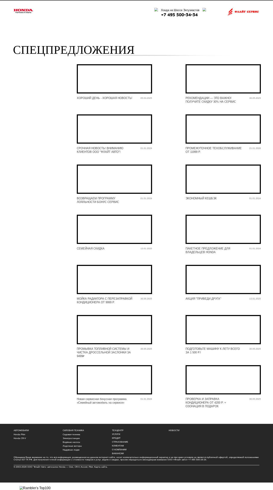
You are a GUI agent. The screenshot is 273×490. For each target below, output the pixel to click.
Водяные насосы (71, 442)
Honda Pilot (19, 434)
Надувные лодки (71, 450)
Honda (62, 467)
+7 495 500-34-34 (179, 14)
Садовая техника (71, 434)
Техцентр (117, 430)
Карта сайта (100, 467)
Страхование (120, 442)
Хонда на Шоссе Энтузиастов (180, 10)
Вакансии (118, 453)
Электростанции (71, 438)
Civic (71, 467)
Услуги (116, 434)
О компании (119, 449)
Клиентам (118, 446)
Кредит (116, 438)
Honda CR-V (20, 438)
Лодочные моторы (72, 446)
